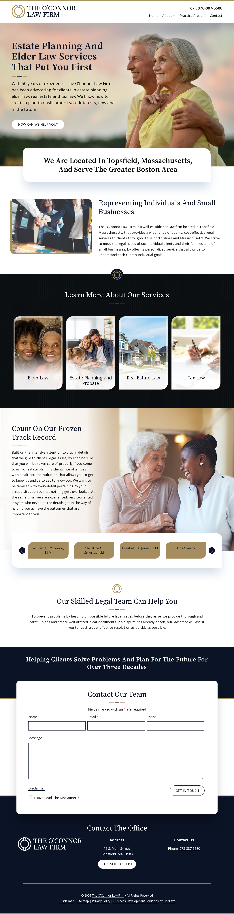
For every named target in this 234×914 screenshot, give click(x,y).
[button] (22, 550)
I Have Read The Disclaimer (56, 798)
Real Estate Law (143, 378)
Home (153, 16)
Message (35, 738)
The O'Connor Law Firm (108, 895)
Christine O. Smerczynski (94, 550)
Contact (216, 16)
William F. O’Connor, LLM (48, 550)
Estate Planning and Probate (91, 380)
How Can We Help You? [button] (38, 124)
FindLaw (169, 901)
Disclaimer (36, 788)
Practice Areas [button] (191, 16)
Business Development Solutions (136, 901)
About (167, 16)
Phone (151, 717)
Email (93, 717)
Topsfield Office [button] (118, 864)
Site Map (83, 901)
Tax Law (196, 378)
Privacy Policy (101, 901)
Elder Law (38, 378)
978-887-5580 (210, 8)
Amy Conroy (185, 548)
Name (33, 717)
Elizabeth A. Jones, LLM (140, 548)
